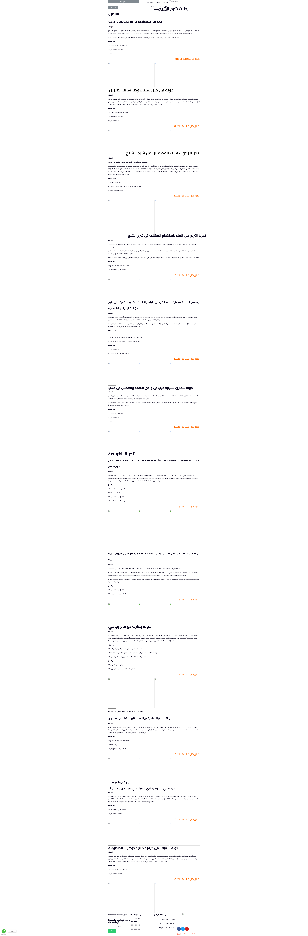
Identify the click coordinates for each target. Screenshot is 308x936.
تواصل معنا (150, 2)
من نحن (165, 2)
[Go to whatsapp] (4, 931)
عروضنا (166, 6)
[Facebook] (179, 929)
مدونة (158, 2)
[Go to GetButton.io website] (3, 934)
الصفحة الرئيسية (163, 10)
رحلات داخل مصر (155, 6)
